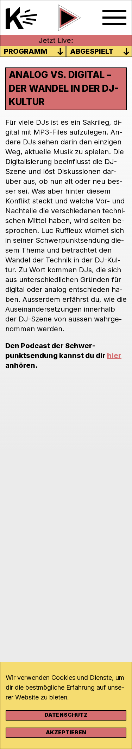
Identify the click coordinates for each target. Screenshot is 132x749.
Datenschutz (66, 714)
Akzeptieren (66, 732)
